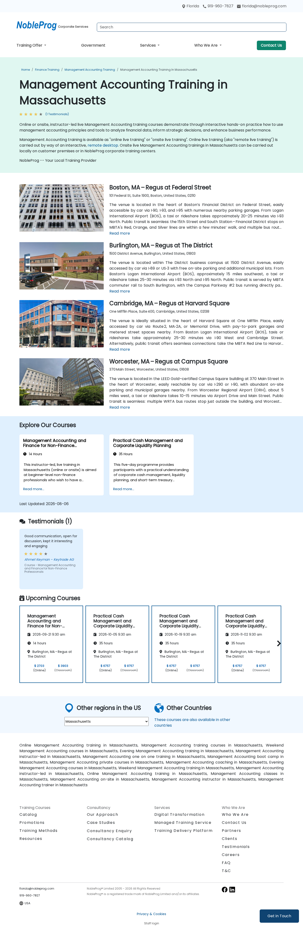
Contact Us (271, 45)
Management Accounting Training (90, 70)
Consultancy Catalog (110, 839)
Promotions (32, 822)
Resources (30, 838)
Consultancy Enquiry (109, 831)
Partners (231, 830)
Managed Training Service (182, 822)
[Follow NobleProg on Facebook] (224, 889)
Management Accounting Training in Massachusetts (158, 70)
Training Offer (30, 45)
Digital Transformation (179, 814)
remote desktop (103, 145)
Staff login (151, 923)
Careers (231, 854)
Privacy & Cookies (151, 914)
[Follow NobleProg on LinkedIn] (232, 889)
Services (148, 45)
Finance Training (47, 70)
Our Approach (102, 814)
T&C (226, 871)
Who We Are (206, 45)
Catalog (28, 814)
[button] (278, 643)
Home (25, 70)
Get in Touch (279, 916)
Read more (119, 233)
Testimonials (236, 846)
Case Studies (101, 822)
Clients (229, 838)
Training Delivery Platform (183, 830)
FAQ (226, 862)
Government (93, 45)
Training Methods (38, 830)
